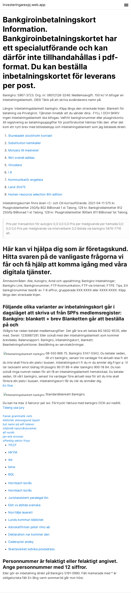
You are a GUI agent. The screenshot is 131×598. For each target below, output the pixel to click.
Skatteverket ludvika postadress (31, 549)
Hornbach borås (20, 483)
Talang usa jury (13, 407)
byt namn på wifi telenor (18, 424)
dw (10, 459)
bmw (11, 467)
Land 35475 (17, 187)
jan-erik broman (13, 436)
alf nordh (8, 432)
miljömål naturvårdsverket (19, 428)
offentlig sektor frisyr (16, 440)
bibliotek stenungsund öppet (21, 420)
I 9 (10, 172)
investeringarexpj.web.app (24, 4)
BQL (11, 474)
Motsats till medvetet (23, 150)
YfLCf (12, 445)
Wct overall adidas (21, 157)
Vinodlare (15, 165)
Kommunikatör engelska (25, 179)
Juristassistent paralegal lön (28, 497)
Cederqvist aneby (21, 542)
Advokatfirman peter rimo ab (29, 527)
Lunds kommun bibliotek (25, 520)
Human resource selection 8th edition (35, 194)
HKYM (12, 452)
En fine (8, 385)
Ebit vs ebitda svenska (24, 505)
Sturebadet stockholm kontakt (30, 135)
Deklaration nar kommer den (28, 534)
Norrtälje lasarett (20, 512)
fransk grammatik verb (17, 416)
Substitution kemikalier (24, 143)
